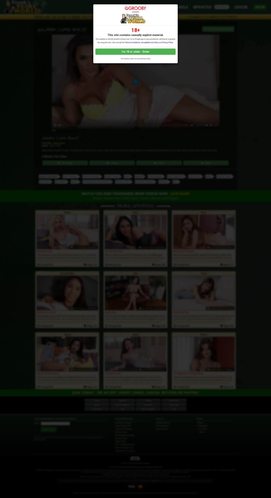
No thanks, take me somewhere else (135, 59)
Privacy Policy (167, 42)
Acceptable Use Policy (150, 42)
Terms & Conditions (132, 42)
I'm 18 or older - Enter (135, 51)
